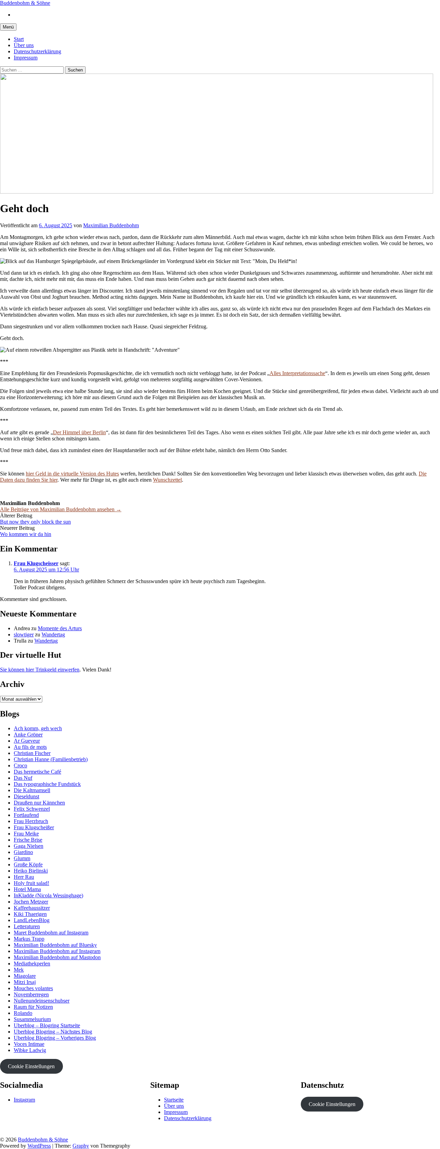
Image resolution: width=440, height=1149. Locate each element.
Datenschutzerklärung (37, 51)
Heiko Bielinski (31, 871)
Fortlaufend (26, 815)
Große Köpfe (28, 864)
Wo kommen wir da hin (25, 534)
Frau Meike (26, 833)
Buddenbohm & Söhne (25, 3)
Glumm (22, 858)
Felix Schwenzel (32, 809)
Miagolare (25, 976)
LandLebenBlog (32, 920)
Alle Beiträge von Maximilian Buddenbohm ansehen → (60, 509)
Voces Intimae (29, 1044)
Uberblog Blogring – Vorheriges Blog (55, 1038)
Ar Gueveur (27, 741)
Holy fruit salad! (31, 883)
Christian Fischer (32, 753)
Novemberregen (31, 994)
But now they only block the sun (35, 522)
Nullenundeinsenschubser (41, 1001)
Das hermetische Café (37, 772)
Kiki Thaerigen (30, 914)
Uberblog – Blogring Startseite (47, 1025)
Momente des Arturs (60, 628)
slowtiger (24, 634)
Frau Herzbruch (31, 821)
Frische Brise (28, 840)
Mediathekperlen (32, 963)
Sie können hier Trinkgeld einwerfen (39, 669)
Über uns (24, 45)
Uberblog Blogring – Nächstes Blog (53, 1032)
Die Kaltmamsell (32, 790)
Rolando (23, 1013)
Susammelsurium (32, 1019)
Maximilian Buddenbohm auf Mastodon (57, 957)
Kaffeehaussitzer (32, 908)
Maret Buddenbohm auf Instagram (51, 932)
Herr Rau (24, 877)
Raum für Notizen (33, 1007)
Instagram (24, 1100)
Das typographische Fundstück (47, 784)
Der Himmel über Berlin (79, 432)
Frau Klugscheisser (36, 563)
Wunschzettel (167, 480)
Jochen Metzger (31, 902)
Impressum (25, 58)
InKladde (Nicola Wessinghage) (48, 895)
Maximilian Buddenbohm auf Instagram (57, 951)
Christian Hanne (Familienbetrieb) (51, 759)
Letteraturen (27, 926)
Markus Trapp (29, 939)
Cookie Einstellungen (31, 1066)
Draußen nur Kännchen (39, 803)
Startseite (174, 1100)
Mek (19, 970)
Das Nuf (23, 778)
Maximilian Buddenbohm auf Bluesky (55, 945)
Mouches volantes (33, 988)
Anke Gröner (28, 734)
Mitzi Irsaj (25, 982)
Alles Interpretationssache (297, 373)
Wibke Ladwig (30, 1050)
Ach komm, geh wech (38, 728)
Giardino (23, 852)
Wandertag (53, 634)
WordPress (39, 1146)
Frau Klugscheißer (34, 827)
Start (19, 39)
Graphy (81, 1146)
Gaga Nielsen (28, 846)
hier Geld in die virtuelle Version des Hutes (72, 474)
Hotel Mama (27, 889)
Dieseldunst (26, 796)
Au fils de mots (30, 747)
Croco (20, 765)
